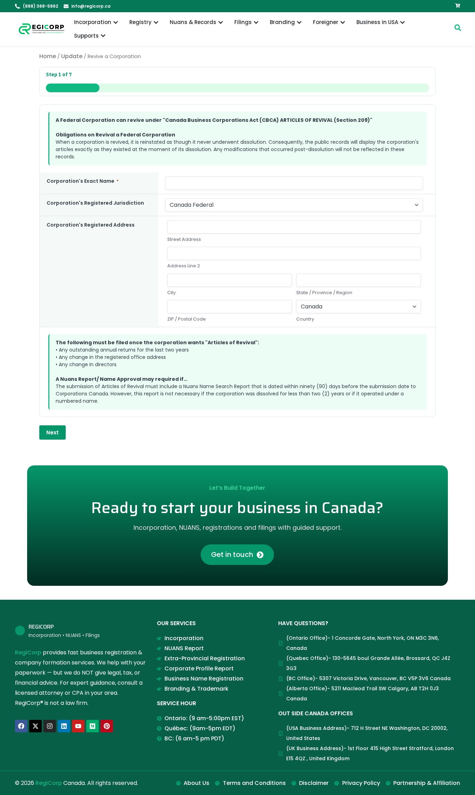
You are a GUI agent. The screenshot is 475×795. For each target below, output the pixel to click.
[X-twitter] (35, 726)
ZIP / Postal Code (186, 319)
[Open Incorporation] (115, 22)
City (171, 293)
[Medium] (92, 726)
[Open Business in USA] (402, 22)
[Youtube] (78, 726)
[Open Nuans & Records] (220, 22)
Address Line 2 (183, 266)
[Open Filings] (256, 22)
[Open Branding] (299, 22)
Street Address (184, 239)
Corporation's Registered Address (91, 224)
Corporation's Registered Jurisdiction (95, 202)
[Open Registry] (156, 22)
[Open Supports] (103, 36)
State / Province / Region (324, 293)
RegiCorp (28, 652)
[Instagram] (49, 726)
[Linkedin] (64, 726)
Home (47, 56)
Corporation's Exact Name (83, 181)
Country (305, 319)
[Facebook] (21, 726)
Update (71, 56)
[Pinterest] (106, 726)
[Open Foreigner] (342, 22)
